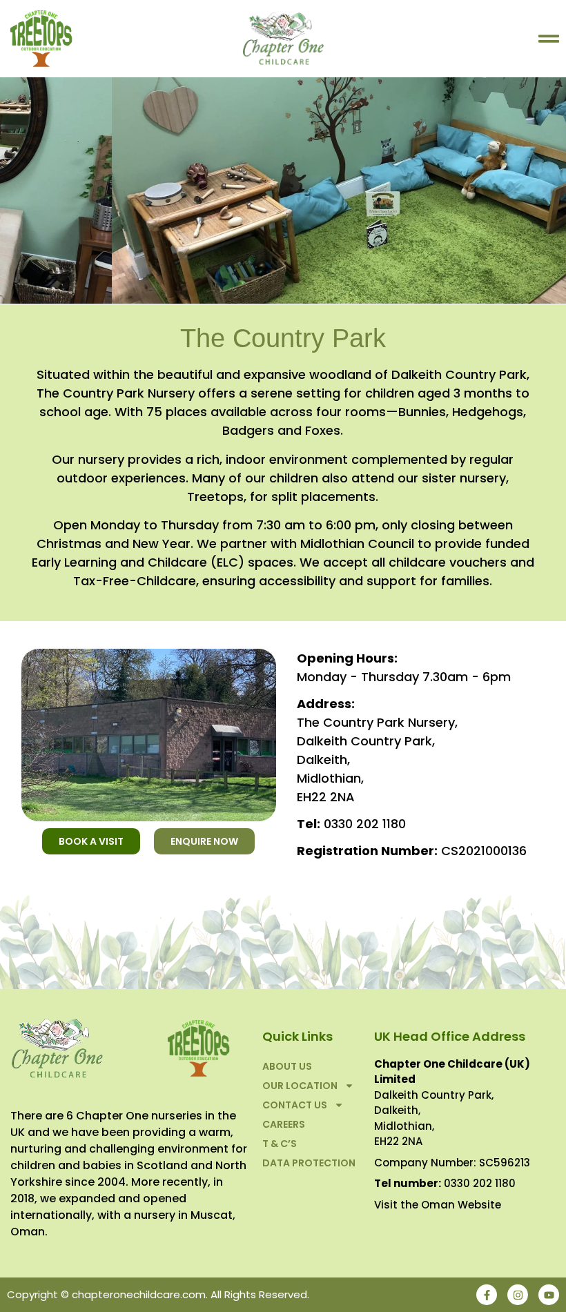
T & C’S (279, 1144)
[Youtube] (548, 1294)
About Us (287, 1066)
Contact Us (294, 1105)
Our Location (300, 1086)
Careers (283, 1124)
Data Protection (308, 1163)
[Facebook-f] (486, 1294)
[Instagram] (517, 1294)
